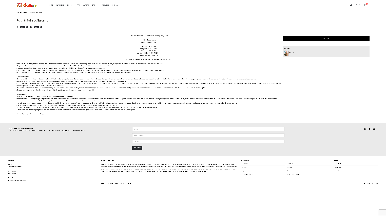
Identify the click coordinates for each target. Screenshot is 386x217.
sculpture (338, 167)
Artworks (60, 5)
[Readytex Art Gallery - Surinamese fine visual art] (26, 5)
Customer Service (248, 175)
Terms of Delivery (294, 174)
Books (69, 5)
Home (50, 5)
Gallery (290, 163)
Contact (116, 5)
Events (25, 12)
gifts (77, 5)
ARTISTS (86, 5)
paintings (338, 163)
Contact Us (245, 167)
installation (338, 171)
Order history (292, 171)
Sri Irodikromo (293, 53)
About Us (105, 5)
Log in (290, 167)
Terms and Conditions (370, 183)
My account (246, 171)
